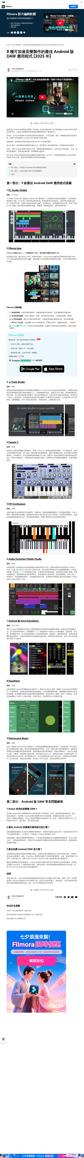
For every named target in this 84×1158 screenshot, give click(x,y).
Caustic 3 (13, 442)
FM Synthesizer (17, 504)
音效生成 (22, 326)
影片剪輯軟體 (16, 45)
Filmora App (15, 248)
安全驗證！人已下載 (43, 123)
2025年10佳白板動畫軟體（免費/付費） (19, 911)
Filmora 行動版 (16, 335)
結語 (13, 174)
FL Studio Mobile (18, 190)
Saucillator (14, 681)
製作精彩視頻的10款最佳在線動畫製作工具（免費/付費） (25, 914)
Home (9, 45)
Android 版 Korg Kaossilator (24, 621)
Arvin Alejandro (18, 69)
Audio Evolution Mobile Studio (25, 559)
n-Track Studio (17, 382)
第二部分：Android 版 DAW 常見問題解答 (26, 171)
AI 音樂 (14, 326)
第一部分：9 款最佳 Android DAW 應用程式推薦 (28, 168)
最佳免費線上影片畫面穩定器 (16, 918)
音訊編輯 (21, 572)
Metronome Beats (18, 738)
